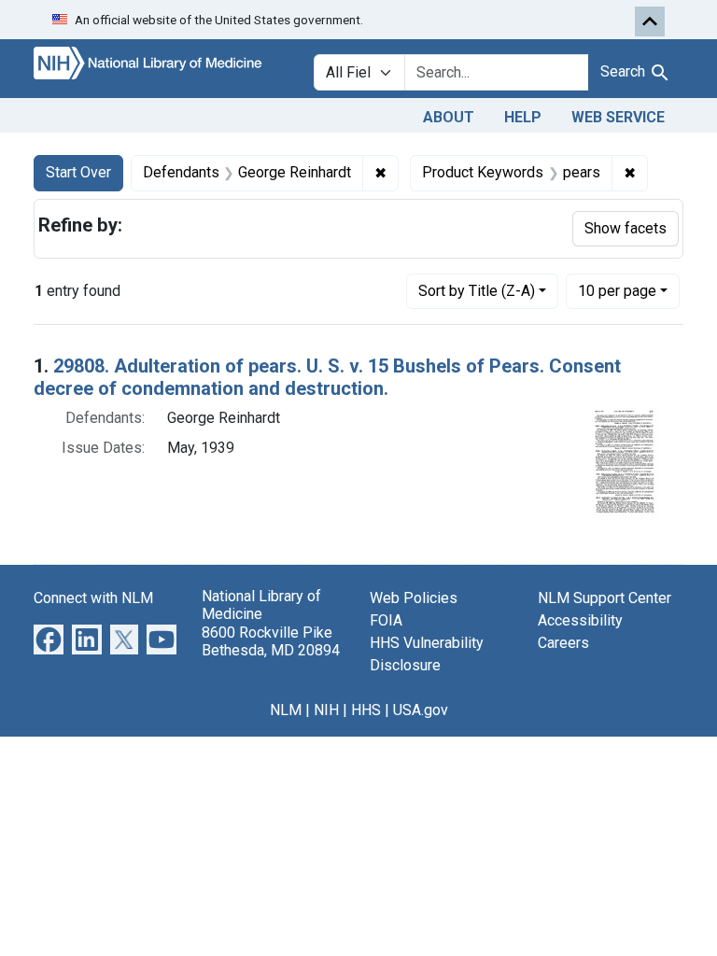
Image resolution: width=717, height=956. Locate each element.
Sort (476, 291)
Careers (563, 643)
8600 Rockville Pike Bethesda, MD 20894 (271, 641)
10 (617, 290)
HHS (366, 710)
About (448, 117)
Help (522, 117)
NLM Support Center (604, 598)
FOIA (386, 620)
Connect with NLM (93, 598)
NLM (286, 710)
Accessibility (580, 620)
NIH (326, 710)
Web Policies (413, 598)
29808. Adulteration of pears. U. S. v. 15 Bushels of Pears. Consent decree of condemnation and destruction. (327, 377)
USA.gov (420, 710)
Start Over (78, 172)
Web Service (618, 117)
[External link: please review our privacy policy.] (48, 639)
